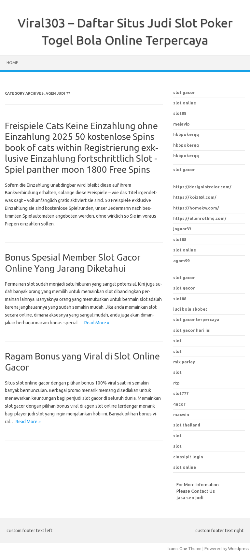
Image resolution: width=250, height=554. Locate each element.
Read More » (96, 322)
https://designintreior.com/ (202, 186)
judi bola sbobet (190, 309)
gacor (179, 404)
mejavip (181, 124)
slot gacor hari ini (192, 330)
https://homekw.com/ (196, 208)
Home (12, 63)
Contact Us (203, 491)
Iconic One (177, 548)
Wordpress (238, 548)
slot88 (179, 113)
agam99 (181, 260)
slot (177, 435)
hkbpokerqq (186, 134)
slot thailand (186, 425)
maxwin (181, 414)
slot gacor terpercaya (196, 319)
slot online (184, 103)
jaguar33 (182, 228)
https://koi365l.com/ (194, 197)
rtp (176, 383)
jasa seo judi (189, 497)
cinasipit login (188, 456)
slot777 (180, 393)
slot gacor (184, 92)
